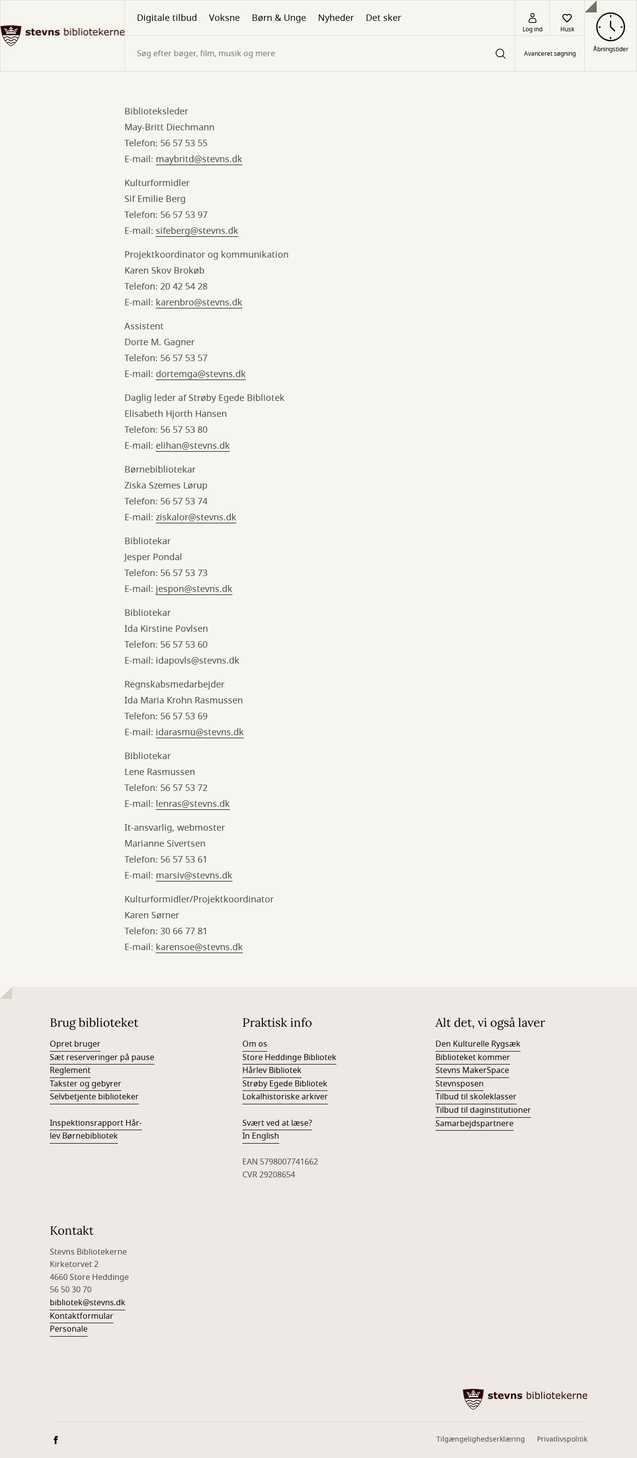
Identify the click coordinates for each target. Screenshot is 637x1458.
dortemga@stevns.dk (201, 374)
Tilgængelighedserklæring (480, 1439)
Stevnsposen (459, 1084)
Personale (69, 1329)
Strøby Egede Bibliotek (284, 1084)
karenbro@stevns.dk (199, 302)
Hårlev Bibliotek (272, 1070)
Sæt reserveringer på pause (102, 1058)
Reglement (70, 1070)
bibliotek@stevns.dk (87, 1303)
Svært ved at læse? (277, 1123)
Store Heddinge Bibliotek (289, 1058)
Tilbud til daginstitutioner (483, 1110)
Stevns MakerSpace (472, 1070)
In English (260, 1136)
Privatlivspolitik (562, 1439)
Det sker (383, 17)
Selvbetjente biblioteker (94, 1097)
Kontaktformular (81, 1316)
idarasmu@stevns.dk (200, 732)
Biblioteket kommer (472, 1058)
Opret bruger (75, 1044)
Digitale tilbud (167, 17)
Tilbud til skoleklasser (476, 1097)
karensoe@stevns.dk (199, 947)
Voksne (224, 17)
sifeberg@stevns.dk (197, 230)
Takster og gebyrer (85, 1084)
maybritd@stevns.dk (199, 159)
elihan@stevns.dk (193, 445)
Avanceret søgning (550, 53)
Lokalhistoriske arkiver (285, 1097)
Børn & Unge (279, 17)
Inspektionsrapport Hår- (96, 1123)
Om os (254, 1044)
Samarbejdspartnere (474, 1124)
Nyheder (336, 17)
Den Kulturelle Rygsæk (478, 1044)
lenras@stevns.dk (193, 803)
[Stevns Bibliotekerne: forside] (62, 35)
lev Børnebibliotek (84, 1136)
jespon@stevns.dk (194, 589)
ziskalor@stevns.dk (196, 517)
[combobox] (320, 53)
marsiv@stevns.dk (194, 875)
